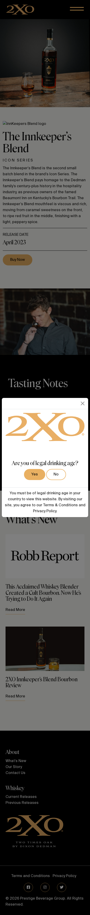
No (56, 474)
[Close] (82, 403)
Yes (34, 474)
